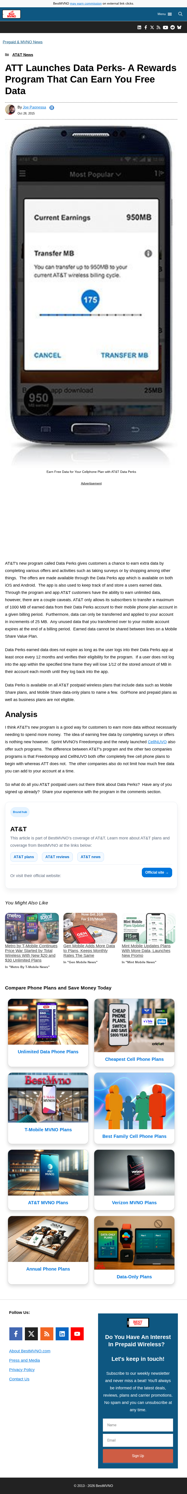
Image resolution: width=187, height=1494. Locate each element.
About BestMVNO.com (29, 1351)
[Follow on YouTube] (77, 1333)
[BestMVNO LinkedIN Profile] (139, 27)
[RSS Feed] (47, 1334)
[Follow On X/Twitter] (31, 1334)
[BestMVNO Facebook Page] (146, 27)
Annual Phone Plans (48, 1268)
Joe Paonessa (34, 107)
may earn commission (86, 3)
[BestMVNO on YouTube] (165, 27)
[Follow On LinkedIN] (62, 1333)
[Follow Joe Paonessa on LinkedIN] (51, 108)
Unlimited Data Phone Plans (48, 1051)
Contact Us (19, 1379)
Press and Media (24, 1360)
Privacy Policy (22, 1369)
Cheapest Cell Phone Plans (134, 1059)
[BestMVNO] (11, 14)
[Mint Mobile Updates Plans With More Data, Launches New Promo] (149, 928)
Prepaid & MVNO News (23, 42)
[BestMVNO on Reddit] (172, 27)
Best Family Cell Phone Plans (134, 1136)
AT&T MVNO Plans (48, 1202)
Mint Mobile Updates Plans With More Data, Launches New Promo (146, 951)
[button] (180, 14)
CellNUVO (157, 742)
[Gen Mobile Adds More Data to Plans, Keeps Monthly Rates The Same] (90, 928)
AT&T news (91, 857)
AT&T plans (24, 857)
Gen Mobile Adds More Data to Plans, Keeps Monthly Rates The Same (89, 951)
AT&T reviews (57, 857)
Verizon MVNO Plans (134, 1202)
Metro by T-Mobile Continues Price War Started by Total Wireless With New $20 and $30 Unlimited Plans (31, 953)
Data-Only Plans (134, 1276)
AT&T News (22, 55)
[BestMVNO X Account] (152, 27)
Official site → (157, 872)
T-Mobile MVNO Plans (48, 1129)
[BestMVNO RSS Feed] (158, 27)
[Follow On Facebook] (16, 1334)
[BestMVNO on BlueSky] (179, 27)
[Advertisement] (91, 524)
